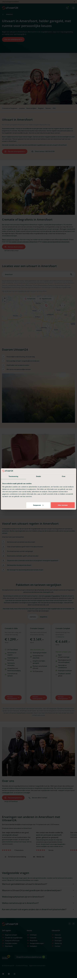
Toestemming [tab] (13, 476)
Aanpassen (37, 505)
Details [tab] (38, 476)
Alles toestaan (63, 505)
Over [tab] (63, 476)
